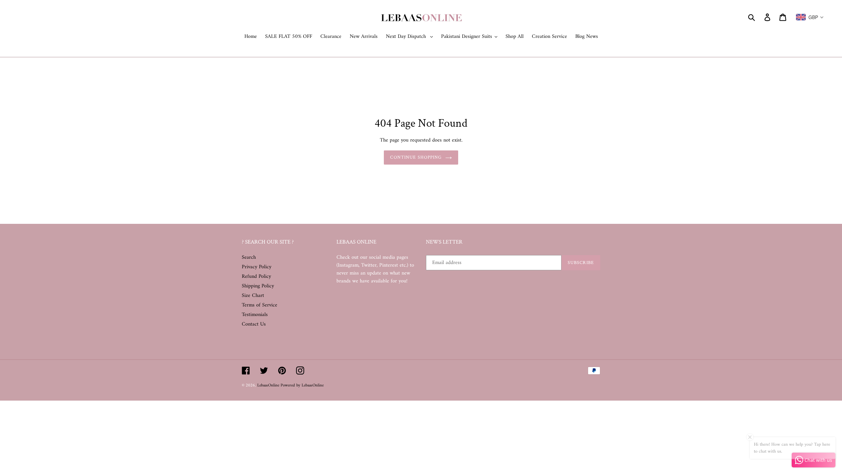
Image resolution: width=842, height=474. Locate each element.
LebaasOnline (269, 385)
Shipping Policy (258, 286)
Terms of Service (259, 305)
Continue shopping (416, 157)
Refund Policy (256, 276)
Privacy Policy (256, 267)
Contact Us (254, 324)
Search (249, 257)
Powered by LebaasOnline (302, 385)
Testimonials (255, 314)
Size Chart (253, 295)
